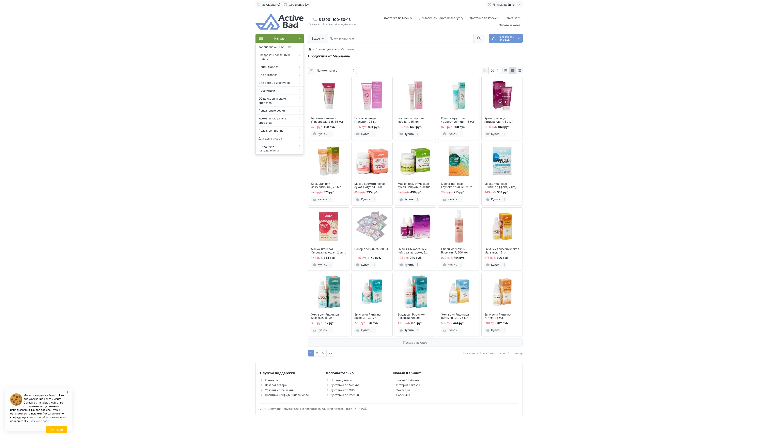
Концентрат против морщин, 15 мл (411, 120)
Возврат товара (276, 385)
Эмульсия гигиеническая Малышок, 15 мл (501, 250)
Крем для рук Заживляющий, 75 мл (326, 185)
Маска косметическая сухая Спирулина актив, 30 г (414, 185)
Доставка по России (484, 18)
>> (331, 353)
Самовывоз (512, 18)
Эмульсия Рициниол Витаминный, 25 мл (455, 316)
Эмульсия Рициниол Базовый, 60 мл (411, 316)
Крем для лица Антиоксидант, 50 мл (498, 120)
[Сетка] (512, 70)
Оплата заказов (509, 25)
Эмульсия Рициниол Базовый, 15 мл (325, 316)
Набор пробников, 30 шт (371, 249)
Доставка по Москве (398, 18)
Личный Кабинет (407, 380)
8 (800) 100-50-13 (335, 19)
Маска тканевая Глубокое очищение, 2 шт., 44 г (456, 185)
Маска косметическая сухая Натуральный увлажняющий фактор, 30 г (370, 185)
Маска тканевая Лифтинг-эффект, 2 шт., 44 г (500, 185)
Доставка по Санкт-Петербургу (441, 18)
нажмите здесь (40, 421)
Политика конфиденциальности (287, 395)
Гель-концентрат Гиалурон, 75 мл (366, 120)
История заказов (408, 385)
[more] (331, 134)
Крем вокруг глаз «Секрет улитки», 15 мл (457, 120)
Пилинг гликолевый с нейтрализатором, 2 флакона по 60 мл (412, 250)
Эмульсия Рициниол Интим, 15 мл (498, 316)
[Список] (505, 70)
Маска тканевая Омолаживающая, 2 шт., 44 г (327, 250)
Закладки (403, 390)
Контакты (271, 380)
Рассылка (403, 395)
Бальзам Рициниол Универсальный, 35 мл (327, 120)
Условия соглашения (279, 390)
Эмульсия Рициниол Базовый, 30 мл (368, 316)
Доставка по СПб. (343, 390)
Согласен (56, 429)
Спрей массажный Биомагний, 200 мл (454, 250)
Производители (341, 380)
